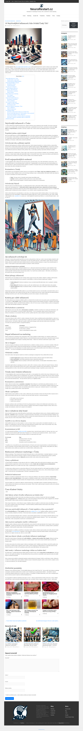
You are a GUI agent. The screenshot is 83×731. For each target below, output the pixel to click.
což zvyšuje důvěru (16, 531)
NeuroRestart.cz (41, 9)
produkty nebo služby (22, 431)
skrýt (23, 76)
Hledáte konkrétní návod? (66, 20)
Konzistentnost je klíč (11, 104)
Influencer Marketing (29, 642)
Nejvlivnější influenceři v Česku (12, 78)
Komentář (7, 657)
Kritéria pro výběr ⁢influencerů (11, 89)
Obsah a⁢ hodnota (10, 92)
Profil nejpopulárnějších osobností (12, 82)
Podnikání (48, 15)
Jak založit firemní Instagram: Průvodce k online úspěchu (47, 620)
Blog (66, 710)
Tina (39, 511)
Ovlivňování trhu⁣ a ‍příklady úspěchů (14, 81)
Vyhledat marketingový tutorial (73, 25)
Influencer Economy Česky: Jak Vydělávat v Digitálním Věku (72, 154)
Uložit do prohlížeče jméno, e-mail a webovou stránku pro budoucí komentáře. (21, 694)
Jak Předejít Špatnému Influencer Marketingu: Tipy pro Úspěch (31, 644)
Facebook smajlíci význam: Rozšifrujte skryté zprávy (72, 76)
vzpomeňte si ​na (18, 195)
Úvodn (24, 15)
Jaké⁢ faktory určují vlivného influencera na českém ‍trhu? (18, 111)
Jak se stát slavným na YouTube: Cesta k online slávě (72, 60)
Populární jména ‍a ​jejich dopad (13, 79)
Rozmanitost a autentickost (12, 99)
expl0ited (33, 511)
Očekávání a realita (11, 96)
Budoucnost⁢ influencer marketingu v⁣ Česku (14, 106)
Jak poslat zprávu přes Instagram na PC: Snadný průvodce (73, 52)
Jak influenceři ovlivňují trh (11, 86)
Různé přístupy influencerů (12, 88)
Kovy (36, 511)
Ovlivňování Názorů (11, 85)
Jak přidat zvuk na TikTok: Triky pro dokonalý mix (71, 84)
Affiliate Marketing (9, 642)
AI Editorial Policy (41, 729)
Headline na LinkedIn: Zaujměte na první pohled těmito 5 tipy (72, 116)
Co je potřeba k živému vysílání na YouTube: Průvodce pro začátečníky (72, 109)
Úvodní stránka (67, 708)
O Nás (53, 15)
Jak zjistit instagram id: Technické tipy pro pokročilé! (72, 92)
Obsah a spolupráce (11, 100)
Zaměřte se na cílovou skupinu (13, 103)
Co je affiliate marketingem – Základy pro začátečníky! (11, 644)
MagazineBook (61, 722)
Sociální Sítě (35, 15)
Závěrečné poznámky (10, 118)
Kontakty (58, 15)
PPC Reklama (51, 642)
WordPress (22, 722)
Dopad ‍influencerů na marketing (12, 93)
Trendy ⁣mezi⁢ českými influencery (12, 97)
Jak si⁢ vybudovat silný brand (11, 102)
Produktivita (42, 15)
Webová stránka (8, 688)
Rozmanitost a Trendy (11, 84)
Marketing (29, 15)
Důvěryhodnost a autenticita (12, 90)
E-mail (6, 681)
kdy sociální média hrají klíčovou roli (23, 66)
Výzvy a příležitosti (11, 107)
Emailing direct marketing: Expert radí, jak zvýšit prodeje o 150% (72, 131)
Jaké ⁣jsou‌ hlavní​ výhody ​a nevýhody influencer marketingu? (18, 115)
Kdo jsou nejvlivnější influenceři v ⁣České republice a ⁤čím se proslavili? (20, 113)
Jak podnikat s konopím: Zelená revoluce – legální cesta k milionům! (73, 170)
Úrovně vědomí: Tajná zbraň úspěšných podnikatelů (15, 620)
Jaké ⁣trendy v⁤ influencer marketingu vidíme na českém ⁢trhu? (18, 117)
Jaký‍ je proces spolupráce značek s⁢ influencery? (16, 114)
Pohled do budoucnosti (11, 109)
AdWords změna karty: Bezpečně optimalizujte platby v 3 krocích (49, 644)
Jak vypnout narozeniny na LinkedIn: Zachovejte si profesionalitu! (72, 68)
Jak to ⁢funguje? (10, 95)
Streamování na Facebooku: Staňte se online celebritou (72, 100)
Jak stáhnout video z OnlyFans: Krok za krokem (72, 36)
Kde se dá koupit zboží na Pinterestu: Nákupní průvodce (24, 1)
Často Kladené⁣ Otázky (10, 110)
